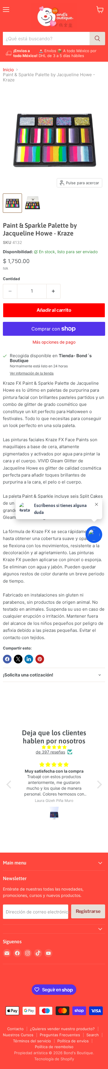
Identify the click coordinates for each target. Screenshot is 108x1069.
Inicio (8, 69)
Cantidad (11, 279)
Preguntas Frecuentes (60, 1034)
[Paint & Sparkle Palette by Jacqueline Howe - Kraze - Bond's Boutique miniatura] (12, 203)
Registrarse (88, 911)
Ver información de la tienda (32, 373)
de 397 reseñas (50, 752)
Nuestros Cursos (18, 1034)
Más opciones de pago (54, 342)
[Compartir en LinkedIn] (28, 659)
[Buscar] (97, 38)
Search (92, 1034)
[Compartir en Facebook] (7, 659)
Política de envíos (73, 1041)
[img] (54, 747)
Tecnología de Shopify (54, 1059)
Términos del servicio (32, 1041)
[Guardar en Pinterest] (39, 659)
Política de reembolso (54, 1046)
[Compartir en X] (18, 659)
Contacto (15, 1028)
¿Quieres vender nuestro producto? (62, 1028)
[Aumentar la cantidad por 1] (54, 291)
